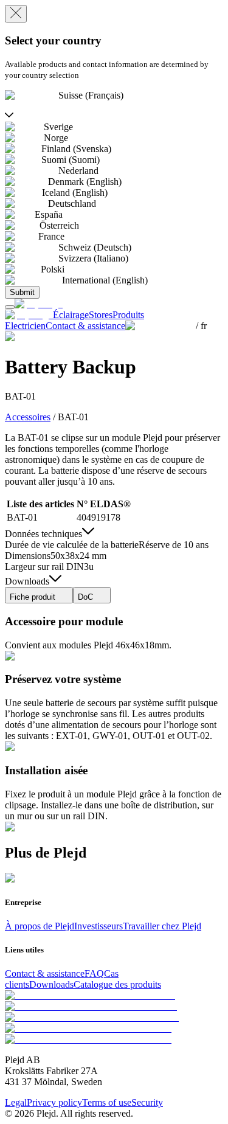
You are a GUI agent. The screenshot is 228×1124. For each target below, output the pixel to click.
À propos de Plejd (39, 926)
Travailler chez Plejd (162, 926)
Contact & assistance (45, 973)
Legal (16, 1102)
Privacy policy (54, 1102)
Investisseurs (98, 926)
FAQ (94, 973)
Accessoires (27, 417)
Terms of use (106, 1102)
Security (147, 1102)
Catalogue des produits (117, 984)
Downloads (51, 984)
